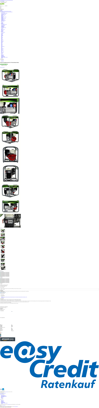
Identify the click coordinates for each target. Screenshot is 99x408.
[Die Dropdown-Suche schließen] (6, 5)
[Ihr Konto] (0, 8)
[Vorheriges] (0, 228)
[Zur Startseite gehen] (2, 4)
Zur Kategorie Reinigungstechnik (4, 24)
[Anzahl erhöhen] (4, 289)
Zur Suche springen (6, 0)
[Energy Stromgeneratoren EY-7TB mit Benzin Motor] (10, 75)
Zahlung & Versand (2, 395)
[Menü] (0, 6)
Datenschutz (2, 397)
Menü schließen (2, 9)
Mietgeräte (2, 401)
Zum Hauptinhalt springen (2, 0)
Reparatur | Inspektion (3, 402)
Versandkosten (9, 404)
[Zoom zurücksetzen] (1, 271)
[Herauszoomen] (0, 271)
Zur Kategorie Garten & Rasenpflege (4, 13)
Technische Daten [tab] (2, 297)
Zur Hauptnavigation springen (10, 0)
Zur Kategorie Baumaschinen (3, 27)
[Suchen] (5, 5)
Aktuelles (2, 403)
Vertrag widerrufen (1, 393)
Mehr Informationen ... (16, 406)
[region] (49, 175)
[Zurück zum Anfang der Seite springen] (0, 405)
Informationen (1, 394)
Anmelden (1, 10)
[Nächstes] (1, 228)
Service (1, 399)
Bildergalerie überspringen (2, 67)
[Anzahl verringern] (1, 289)
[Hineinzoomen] (3, 271)
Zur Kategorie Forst (2, 21)
